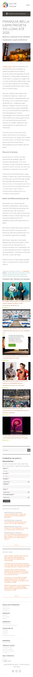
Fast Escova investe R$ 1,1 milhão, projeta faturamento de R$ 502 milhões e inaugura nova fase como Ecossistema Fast (16, 580)
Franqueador (5, 631)
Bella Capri (7, 66)
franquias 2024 (21, 272)
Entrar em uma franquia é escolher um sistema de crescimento (16, 529)
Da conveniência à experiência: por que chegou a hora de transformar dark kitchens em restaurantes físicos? (16, 536)
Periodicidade (8, 494)
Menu (28, 5)
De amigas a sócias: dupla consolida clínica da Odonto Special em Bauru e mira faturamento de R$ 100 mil (16, 303)
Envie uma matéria (7, 642)
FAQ (4, 657)
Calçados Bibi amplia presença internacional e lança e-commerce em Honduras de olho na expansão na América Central (16, 572)
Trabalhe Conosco (6, 608)
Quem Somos (6, 606)
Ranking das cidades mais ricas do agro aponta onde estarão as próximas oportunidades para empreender (16, 558)
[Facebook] (13, 671)
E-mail (6, 473)
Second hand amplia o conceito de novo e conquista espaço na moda (15, 357)
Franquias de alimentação (13, 274)
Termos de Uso (6, 652)
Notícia (5, 272)
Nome (5, 468)
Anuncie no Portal (7, 623)
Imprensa (26, 271)
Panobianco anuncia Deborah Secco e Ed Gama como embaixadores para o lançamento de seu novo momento (15, 383)
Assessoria (5, 615)
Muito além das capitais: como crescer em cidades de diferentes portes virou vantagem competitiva (16, 331)
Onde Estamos (6, 610)
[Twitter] (16, 671)
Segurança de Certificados (8, 650)
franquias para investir (22, 276)
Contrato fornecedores (7, 647)
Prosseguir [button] (12, 345)
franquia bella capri (12, 272)
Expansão (5, 618)
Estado (6, 479)
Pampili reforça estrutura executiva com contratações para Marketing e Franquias (15, 437)
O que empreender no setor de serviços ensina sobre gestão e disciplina (15, 515)
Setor (5, 489)
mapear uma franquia (17, 14)
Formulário (5, 659)
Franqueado (5, 630)
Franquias (6, 307)
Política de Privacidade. (14, 342)
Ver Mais (16, 545)
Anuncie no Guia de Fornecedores (10, 625)
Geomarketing (6, 616)
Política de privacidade (7, 649)
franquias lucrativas (12, 276)
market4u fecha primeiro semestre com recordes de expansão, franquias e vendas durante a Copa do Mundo (17, 565)
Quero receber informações (9, 635)
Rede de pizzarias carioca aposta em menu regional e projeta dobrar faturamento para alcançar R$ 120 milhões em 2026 (17, 588)
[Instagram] (20, 671)
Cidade (6, 484)
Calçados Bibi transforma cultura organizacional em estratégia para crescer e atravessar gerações (16, 410)
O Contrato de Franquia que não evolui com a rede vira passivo (15, 522)
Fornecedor (5, 633)
